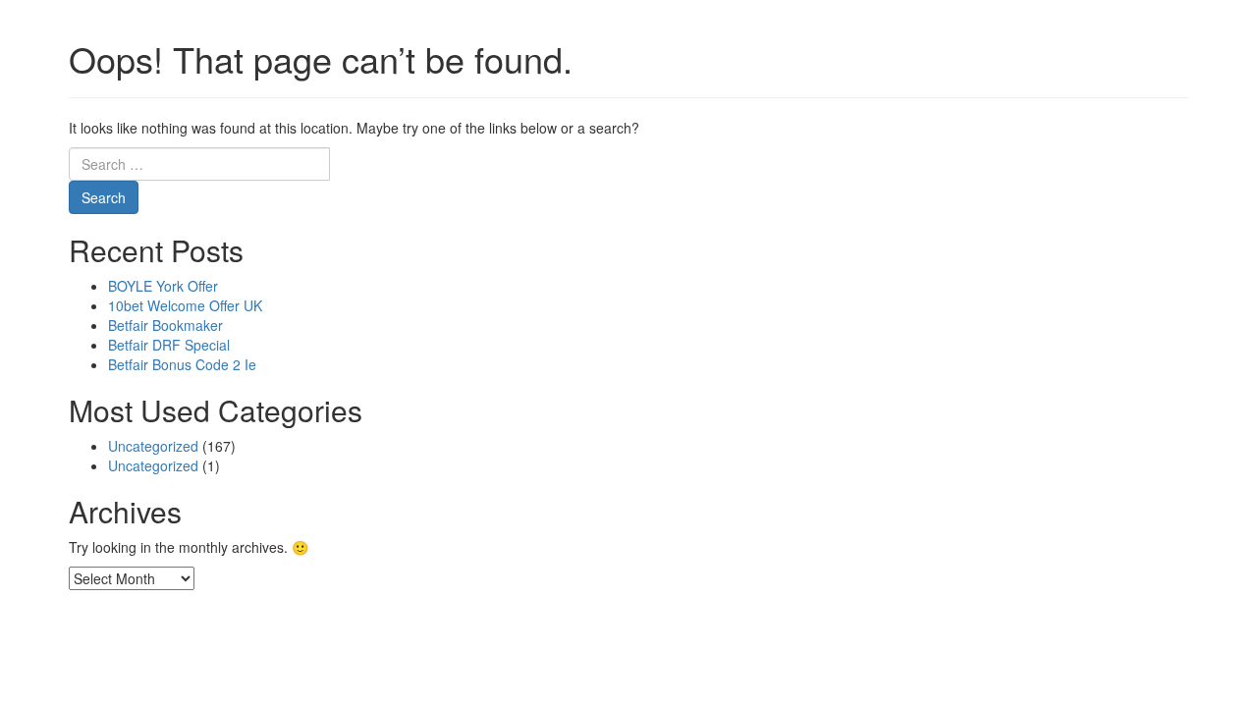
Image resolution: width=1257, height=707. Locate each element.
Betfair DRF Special (169, 344)
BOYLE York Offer (163, 286)
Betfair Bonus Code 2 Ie (182, 364)
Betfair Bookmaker (165, 325)
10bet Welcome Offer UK (185, 305)
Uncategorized (153, 446)
